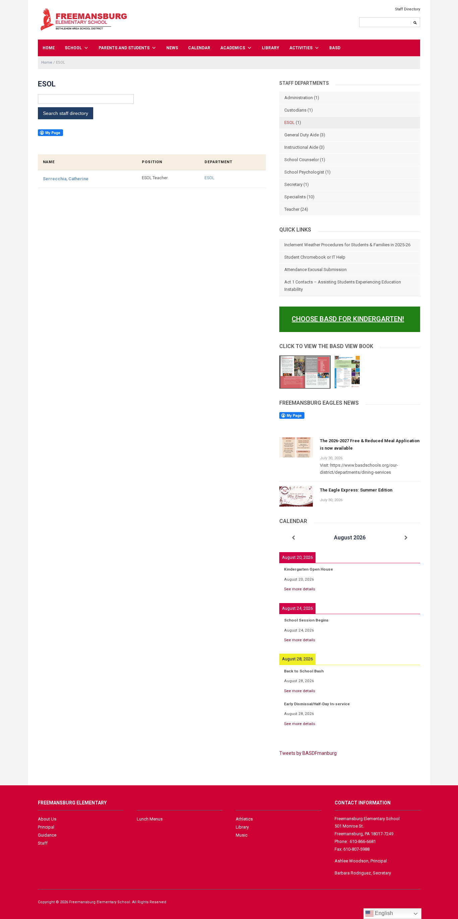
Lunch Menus (150, 819)
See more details (299, 589)
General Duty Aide (301, 134)
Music (241, 835)
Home (49, 48)
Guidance (47, 835)
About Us (47, 819)
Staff (43, 843)
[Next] (406, 537)
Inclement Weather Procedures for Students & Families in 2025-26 (347, 244)
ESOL (209, 178)
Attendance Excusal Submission (315, 269)
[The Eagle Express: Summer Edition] (296, 496)
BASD (334, 48)
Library (270, 48)
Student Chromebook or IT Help (314, 257)
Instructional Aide (301, 147)
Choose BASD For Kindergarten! (348, 319)
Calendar (199, 48)
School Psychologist (304, 172)
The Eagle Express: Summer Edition (356, 490)
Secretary (293, 184)
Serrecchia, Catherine (66, 178)
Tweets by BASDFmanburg (308, 753)
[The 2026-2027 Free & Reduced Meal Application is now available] (296, 447)
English (383, 913)
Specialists (295, 196)
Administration (298, 97)
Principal (46, 827)
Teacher (291, 209)
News (172, 48)
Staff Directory (407, 9)
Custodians (295, 110)
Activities (300, 48)
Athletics (244, 819)
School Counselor (301, 159)
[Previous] (293, 537)
